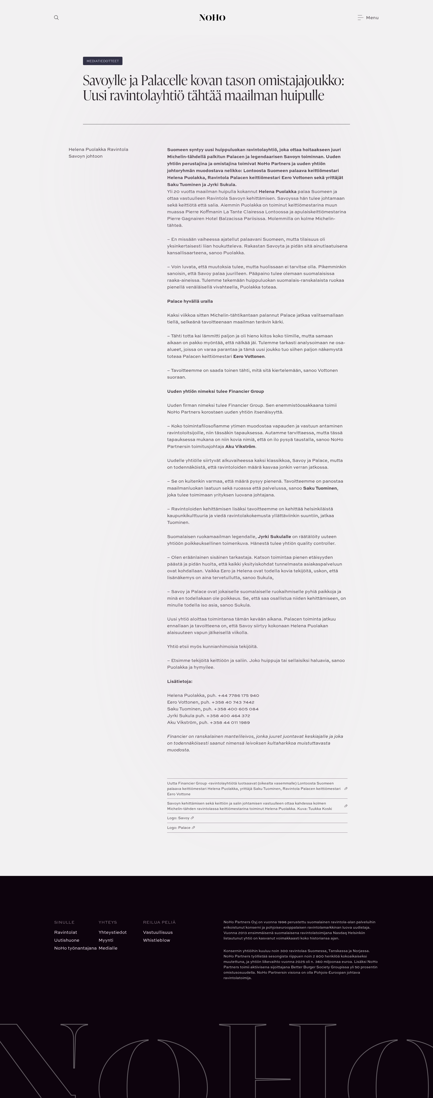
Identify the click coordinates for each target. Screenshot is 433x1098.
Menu (372, 17)
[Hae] (56, 17)
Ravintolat (65, 932)
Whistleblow (156, 940)
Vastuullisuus (158, 932)
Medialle (108, 948)
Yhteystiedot (113, 932)
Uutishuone (66, 940)
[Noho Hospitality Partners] (212, 17)
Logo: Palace (179, 827)
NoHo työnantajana (72, 948)
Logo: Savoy (178, 817)
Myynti (106, 940)
